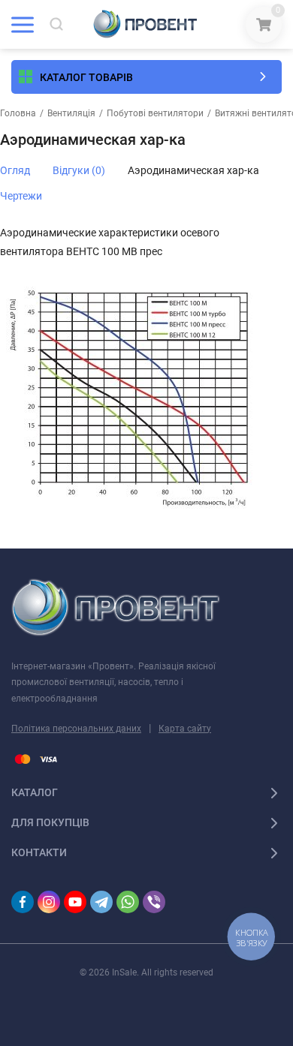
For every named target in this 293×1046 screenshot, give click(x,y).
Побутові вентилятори (155, 113)
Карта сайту (185, 728)
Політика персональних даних (76, 728)
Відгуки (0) (79, 170)
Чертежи (21, 196)
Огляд (15, 170)
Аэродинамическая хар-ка (193, 170)
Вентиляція (71, 113)
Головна (18, 113)
